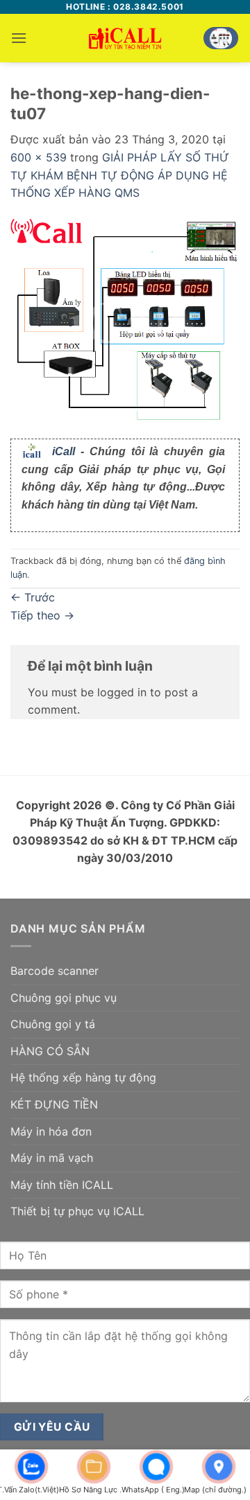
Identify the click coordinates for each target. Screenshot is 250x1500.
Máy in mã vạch (51, 1158)
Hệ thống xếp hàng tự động (83, 1077)
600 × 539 (38, 157)
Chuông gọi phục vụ (63, 998)
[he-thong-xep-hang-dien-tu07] (125, 320)
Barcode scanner (54, 971)
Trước (32, 597)
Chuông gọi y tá (52, 1024)
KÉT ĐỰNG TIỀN (54, 1104)
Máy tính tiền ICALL (61, 1185)
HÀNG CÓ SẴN (50, 1051)
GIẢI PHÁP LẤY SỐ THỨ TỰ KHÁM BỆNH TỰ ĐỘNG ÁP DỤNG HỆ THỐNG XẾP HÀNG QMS (119, 175)
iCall (63, 451)
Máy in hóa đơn (51, 1131)
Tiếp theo (42, 615)
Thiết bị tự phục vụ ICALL (77, 1211)
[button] (18, 38)
